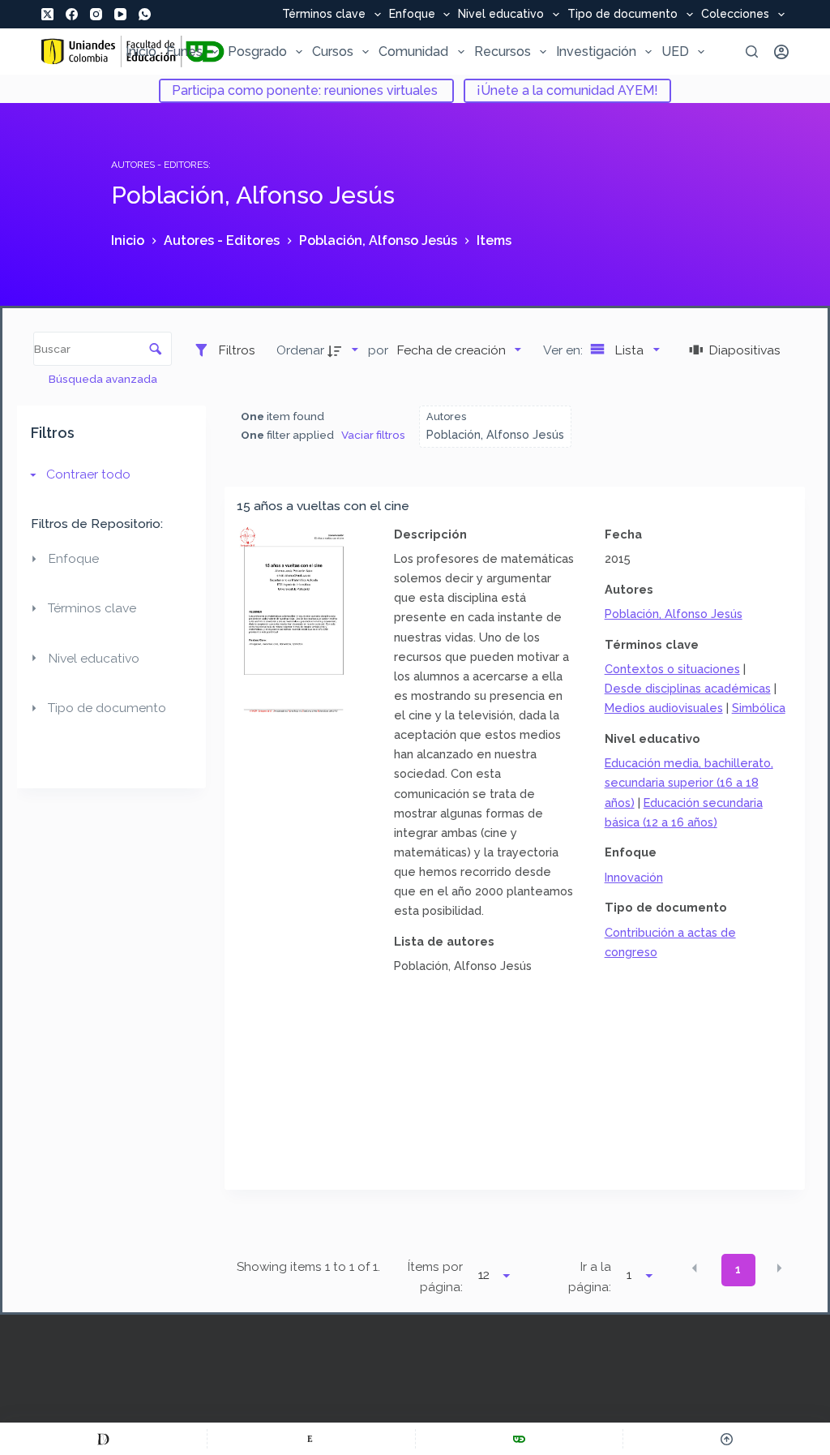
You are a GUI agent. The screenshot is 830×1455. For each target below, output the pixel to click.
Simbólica (758, 708)
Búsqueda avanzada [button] (104, 378)
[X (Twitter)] (47, 14)
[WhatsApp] (145, 14)
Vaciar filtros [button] (373, 434)
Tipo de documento (622, 14)
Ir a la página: (589, 1277)
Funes (184, 51)
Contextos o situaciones (672, 669)
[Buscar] (752, 51)
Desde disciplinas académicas (688, 688)
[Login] (781, 52)
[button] (695, 1268)
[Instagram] (96, 14)
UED (675, 51)
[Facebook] (72, 14)
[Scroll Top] (726, 1438)
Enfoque (412, 14)
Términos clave (324, 14)
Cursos (332, 51)
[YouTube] (120, 14)
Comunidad (413, 51)
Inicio (141, 51)
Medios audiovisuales (664, 708)
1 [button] (738, 1269)
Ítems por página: (435, 1277)
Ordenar (300, 350)
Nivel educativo (501, 14)
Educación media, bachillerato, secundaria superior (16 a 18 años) (689, 782)
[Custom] (103, 1438)
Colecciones (735, 14)
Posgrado (257, 51)
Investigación (596, 51)
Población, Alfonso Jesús (673, 613)
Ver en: (564, 350)
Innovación (634, 877)
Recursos (502, 51)
